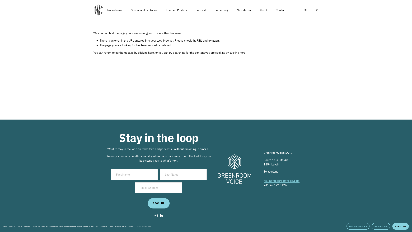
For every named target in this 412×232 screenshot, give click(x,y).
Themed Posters (176, 10)
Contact (281, 10)
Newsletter (244, 10)
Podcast (201, 10)
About (263, 10)
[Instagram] (305, 10)
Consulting (221, 10)
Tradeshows (114, 10)
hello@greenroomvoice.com (282, 180)
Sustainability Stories (144, 10)
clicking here (146, 52)
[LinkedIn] (317, 10)
